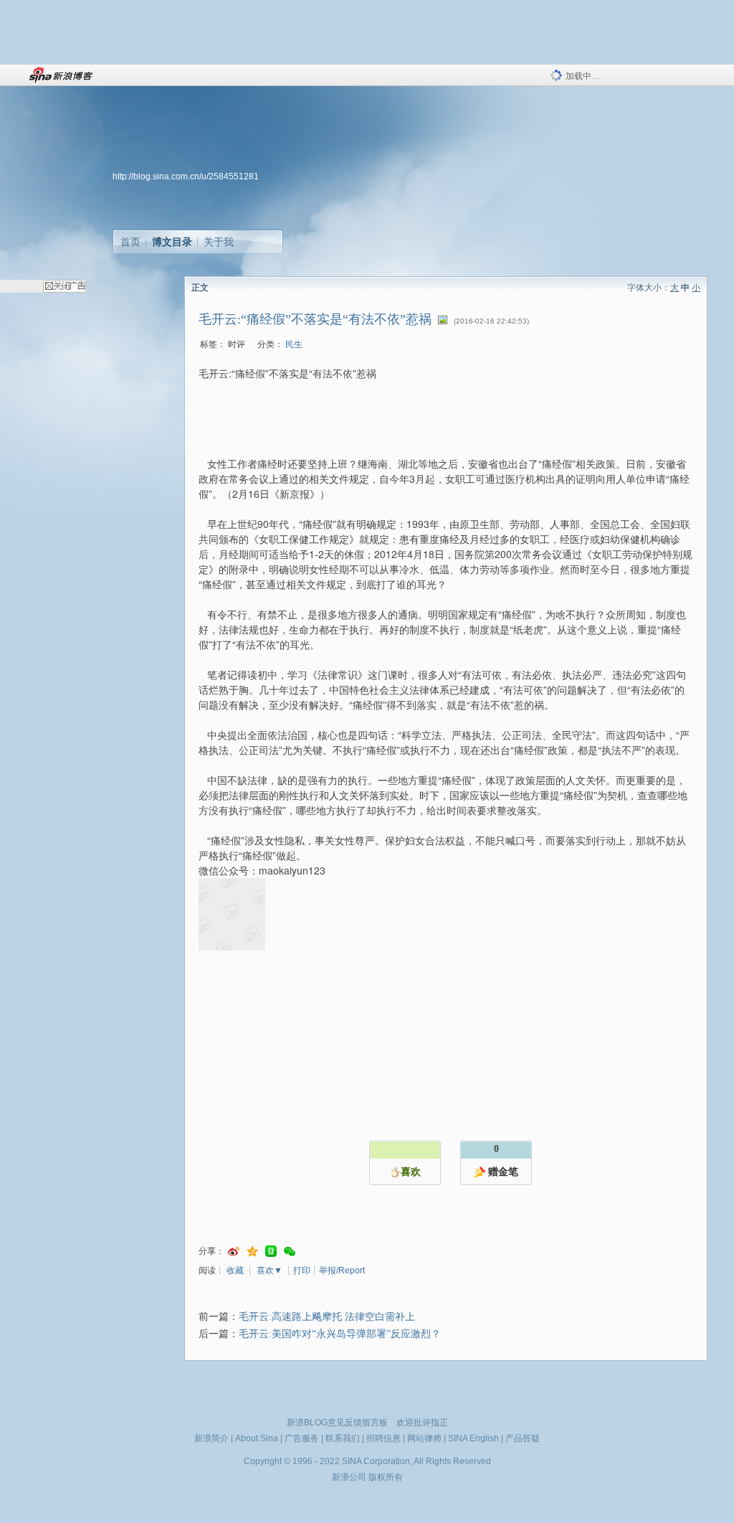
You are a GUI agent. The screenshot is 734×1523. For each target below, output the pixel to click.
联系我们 (342, 1438)
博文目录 (172, 241)
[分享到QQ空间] (252, 1251)
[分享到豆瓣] (271, 1251)
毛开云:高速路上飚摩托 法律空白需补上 (327, 1316)
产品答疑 (522, 1438)
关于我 (219, 241)
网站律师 (424, 1438)
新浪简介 (211, 1438)
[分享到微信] (289, 1251)
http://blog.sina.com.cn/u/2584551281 (186, 176)
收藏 (235, 1270)
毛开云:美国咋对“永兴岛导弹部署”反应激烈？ (340, 1334)
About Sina (256, 1438)
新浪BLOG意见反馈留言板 (337, 1423)
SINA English (473, 1438)
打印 (301, 1270)
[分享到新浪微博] (233, 1251)
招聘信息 (383, 1438)
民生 (293, 344)
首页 (130, 241)
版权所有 (385, 1477)
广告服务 (302, 1438)
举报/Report (342, 1270)
